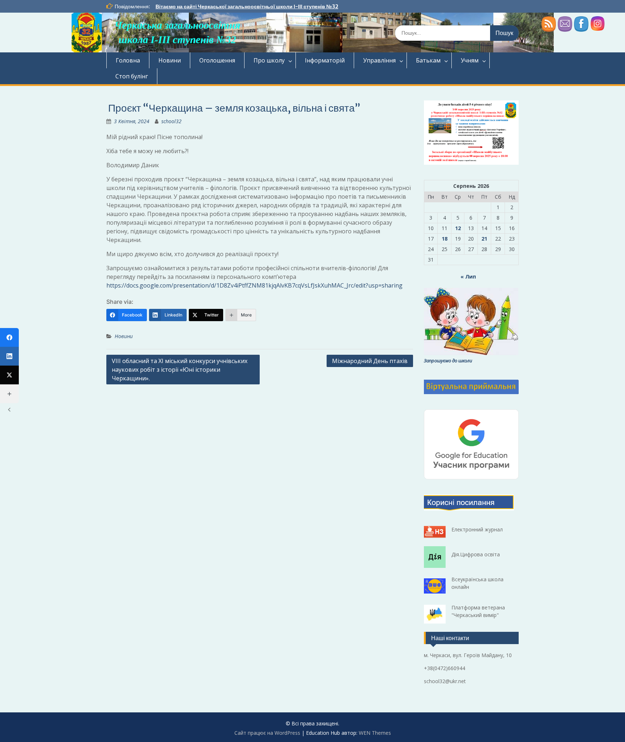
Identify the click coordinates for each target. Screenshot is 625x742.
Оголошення (217, 60)
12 (458, 228)
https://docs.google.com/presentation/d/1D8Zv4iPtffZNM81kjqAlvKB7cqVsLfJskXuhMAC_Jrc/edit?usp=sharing (254, 285)
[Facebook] (9, 337)
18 (444, 238)
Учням (470, 60)
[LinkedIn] (9, 356)
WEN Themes (375, 732)
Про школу (269, 60)
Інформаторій (325, 60)
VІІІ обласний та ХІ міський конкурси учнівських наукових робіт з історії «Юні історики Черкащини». (179, 369)
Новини (169, 60)
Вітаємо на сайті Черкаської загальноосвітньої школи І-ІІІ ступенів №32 (247, 6)
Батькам (428, 60)
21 (484, 238)
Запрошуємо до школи (448, 360)
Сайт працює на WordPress (267, 732)
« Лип (468, 276)
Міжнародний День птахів (370, 361)
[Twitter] (9, 375)
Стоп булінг (131, 76)
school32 (171, 121)
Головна (128, 60)
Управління (379, 60)
